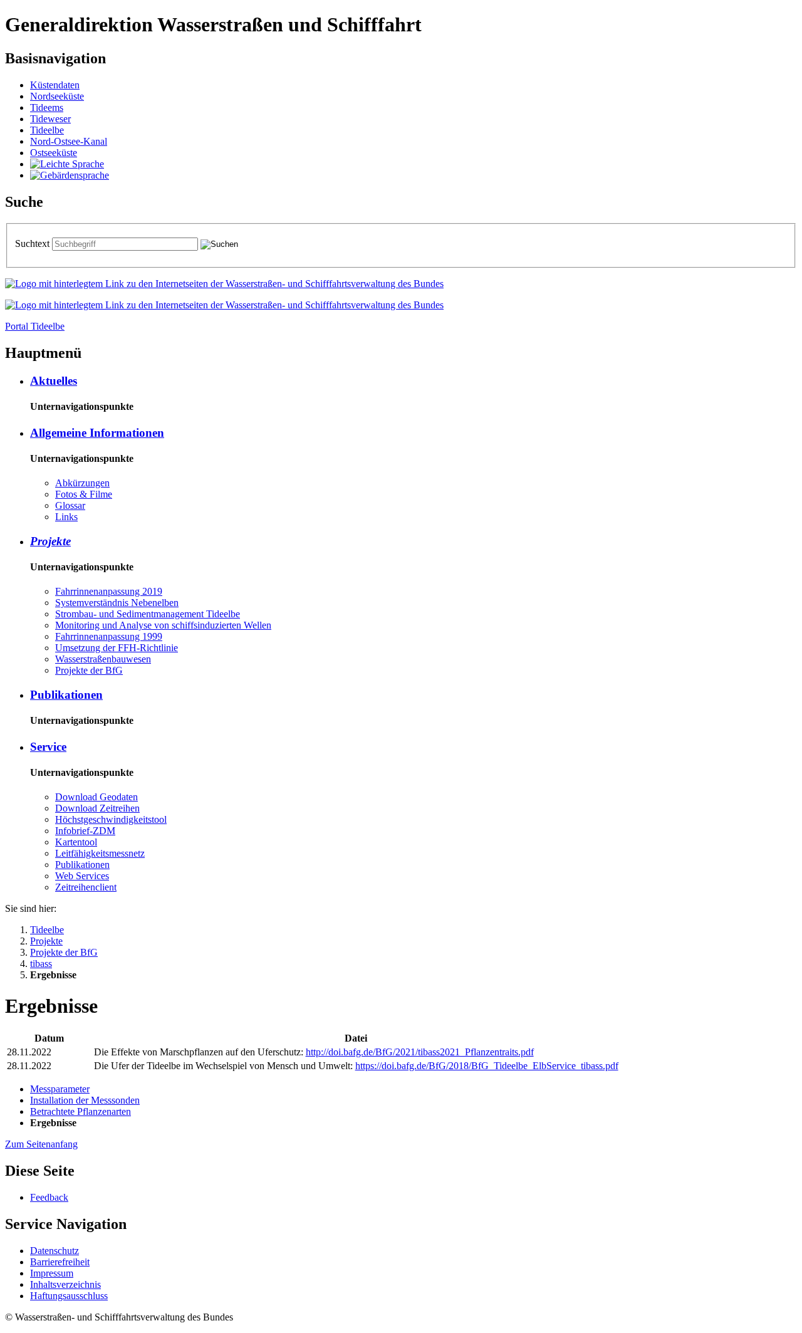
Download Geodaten (96, 797)
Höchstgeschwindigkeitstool (111, 819)
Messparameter (60, 1089)
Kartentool (76, 842)
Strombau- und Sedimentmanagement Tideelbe (147, 614)
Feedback (49, 1197)
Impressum (51, 1273)
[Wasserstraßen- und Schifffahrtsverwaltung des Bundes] (224, 283)
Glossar (70, 505)
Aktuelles (53, 380)
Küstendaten (55, 85)
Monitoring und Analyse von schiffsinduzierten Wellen (163, 625)
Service (48, 746)
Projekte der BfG (89, 670)
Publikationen (66, 694)
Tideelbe (47, 130)
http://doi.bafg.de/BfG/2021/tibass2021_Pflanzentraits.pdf (420, 1052)
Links (66, 516)
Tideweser (50, 118)
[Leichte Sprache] (67, 164)
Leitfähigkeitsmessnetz (100, 853)
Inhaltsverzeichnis (65, 1284)
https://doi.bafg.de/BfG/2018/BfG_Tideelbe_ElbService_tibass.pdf (486, 1065)
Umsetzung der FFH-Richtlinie (116, 647)
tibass (41, 963)
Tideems (46, 107)
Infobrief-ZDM (85, 830)
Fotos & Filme (83, 494)
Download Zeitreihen (97, 808)
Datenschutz (54, 1250)
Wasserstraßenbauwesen (103, 659)
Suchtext (33, 243)
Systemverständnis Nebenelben (117, 602)
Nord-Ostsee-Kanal (68, 141)
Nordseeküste (57, 96)
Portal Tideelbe (35, 326)
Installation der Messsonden (85, 1100)
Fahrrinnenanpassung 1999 (108, 636)
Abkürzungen (82, 483)
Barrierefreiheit (60, 1262)
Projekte (50, 541)
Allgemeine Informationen (97, 432)
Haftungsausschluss (69, 1295)
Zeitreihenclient (86, 887)
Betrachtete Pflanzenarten (80, 1111)
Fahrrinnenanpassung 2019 (108, 591)
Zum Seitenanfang (41, 1144)
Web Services (82, 875)
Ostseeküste (53, 152)
